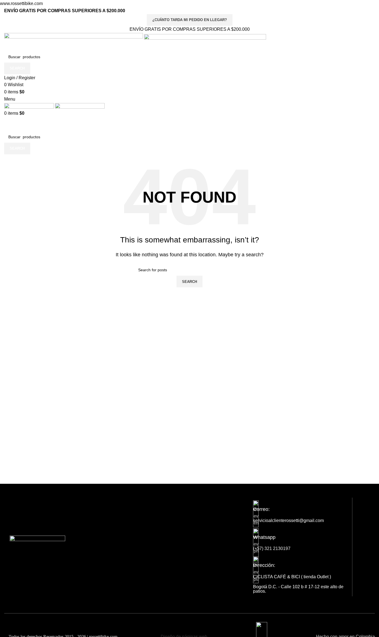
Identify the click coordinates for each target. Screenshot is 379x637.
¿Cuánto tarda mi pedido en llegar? (189, 20)
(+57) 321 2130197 (271, 548)
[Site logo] (74, 41)
